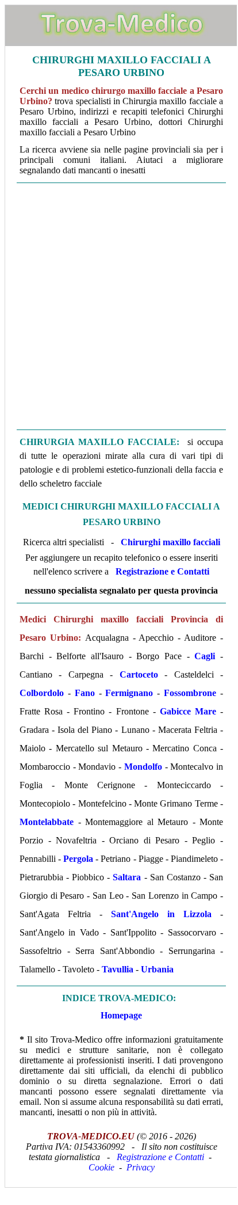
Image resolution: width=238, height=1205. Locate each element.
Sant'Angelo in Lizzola (161, 914)
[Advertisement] (118, 306)
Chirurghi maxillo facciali (170, 542)
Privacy (140, 1167)
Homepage (121, 1015)
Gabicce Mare (188, 711)
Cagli (204, 656)
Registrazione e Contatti (162, 571)
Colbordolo (42, 693)
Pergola (78, 859)
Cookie (101, 1167)
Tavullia (117, 969)
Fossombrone (190, 693)
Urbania (157, 969)
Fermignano (129, 693)
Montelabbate (47, 822)
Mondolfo (143, 766)
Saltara (127, 877)
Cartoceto (139, 674)
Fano (85, 693)
